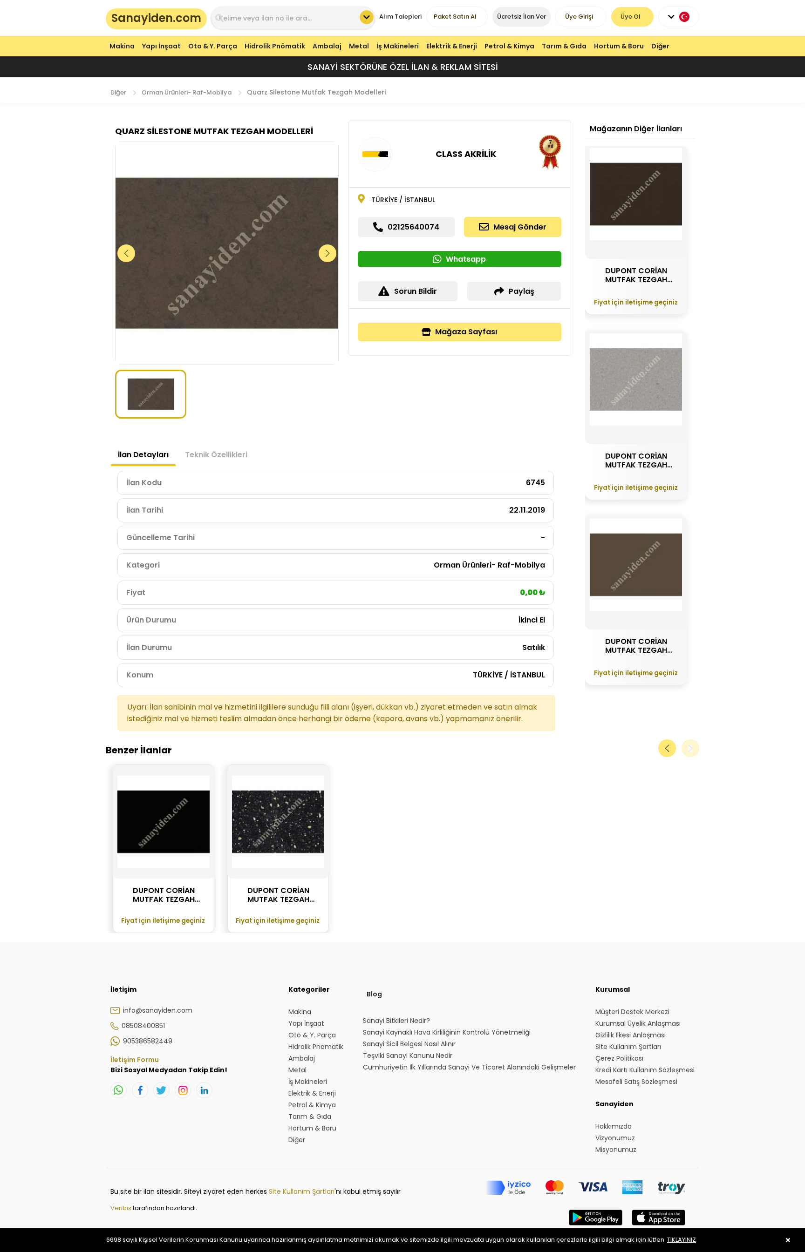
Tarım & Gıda (564, 46)
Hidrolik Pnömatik (275, 46)
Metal (359, 46)
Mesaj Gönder (519, 227)
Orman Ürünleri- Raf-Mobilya (187, 92)
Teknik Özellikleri (216, 454)
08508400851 (143, 1025)
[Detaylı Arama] (367, 17)
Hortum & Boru (619, 46)
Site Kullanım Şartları (301, 1191)
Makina (122, 46)
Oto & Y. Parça (212, 46)
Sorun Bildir (415, 291)
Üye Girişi (579, 16)
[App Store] (658, 1227)
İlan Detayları (143, 454)
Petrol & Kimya (509, 46)
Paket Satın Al (455, 16)
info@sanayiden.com (157, 1010)
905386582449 (147, 1041)
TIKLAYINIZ (681, 1239)
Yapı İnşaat (161, 46)
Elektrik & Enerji (451, 46)
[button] (327, 253)
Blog (374, 994)
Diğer (660, 46)
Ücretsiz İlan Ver (521, 16)
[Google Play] (595, 1227)
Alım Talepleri (400, 16)
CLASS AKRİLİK (466, 154)
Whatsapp (466, 259)
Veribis (121, 1208)
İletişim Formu (134, 1059)
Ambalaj (327, 46)
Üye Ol (631, 16)
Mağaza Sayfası (466, 331)
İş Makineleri (397, 46)
